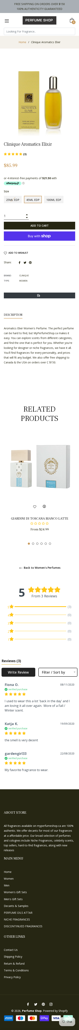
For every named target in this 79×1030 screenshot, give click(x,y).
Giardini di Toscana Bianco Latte (39, 518)
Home (22, 42)
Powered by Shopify (55, 1011)
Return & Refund (14, 963)
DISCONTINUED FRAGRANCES (23, 926)
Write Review (18, 672)
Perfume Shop (32, 1011)
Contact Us (11, 950)
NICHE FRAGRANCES (17, 919)
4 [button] (41, 544)
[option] (39, 488)
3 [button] (37, 544)
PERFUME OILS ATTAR (18, 912)
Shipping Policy (13, 956)
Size (6, 191)
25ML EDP (12, 200)
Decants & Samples (16, 906)
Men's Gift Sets (13, 899)
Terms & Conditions (16, 970)
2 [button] (33, 544)
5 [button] (46, 544)
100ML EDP (53, 200)
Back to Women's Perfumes (41, 567)
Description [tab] (13, 315)
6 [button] (50, 544)
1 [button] (29, 544)
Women (9, 878)
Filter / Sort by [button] (53, 672)
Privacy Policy (12, 977)
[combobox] (39, 31)
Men (6, 885)
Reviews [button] (11, 660)
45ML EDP (33, 200)
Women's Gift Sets (15, 892)
